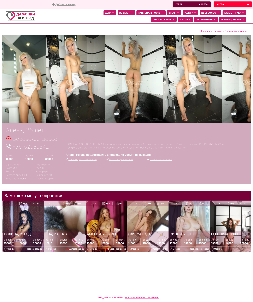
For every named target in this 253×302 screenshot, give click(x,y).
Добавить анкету (65, 4)
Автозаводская (76, 249)
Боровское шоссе (35, 139)
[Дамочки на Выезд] (20, 15)
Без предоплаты (231, 19)
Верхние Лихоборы (199, 249)
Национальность (149, 12)
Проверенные (204, 19)
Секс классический (161, 159)
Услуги (188, 12)
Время (172, 12)
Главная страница (211, 31)
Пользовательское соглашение (142, 297)
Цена (108, 12)
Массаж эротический (121, 159)
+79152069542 (31, 146)
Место (184, 19)
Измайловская (160, 249)
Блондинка (231, 31)
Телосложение (161, 19)
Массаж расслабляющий (83, 159)
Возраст (124, 12)
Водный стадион (35, 249)
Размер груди (232, 12)
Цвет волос (208, 12)
